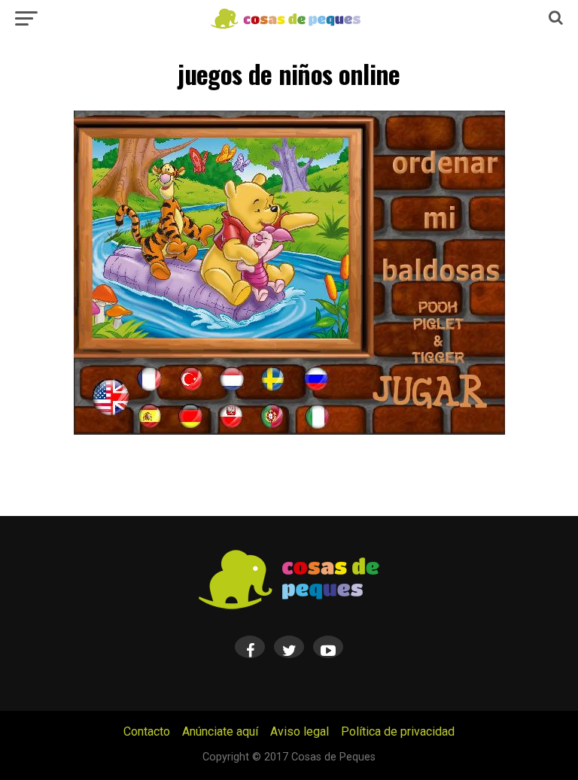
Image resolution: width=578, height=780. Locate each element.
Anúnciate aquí (220, 731)
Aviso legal (299, 731)
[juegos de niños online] (289, 430)
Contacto (146, 731)
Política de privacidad (398, 731)
